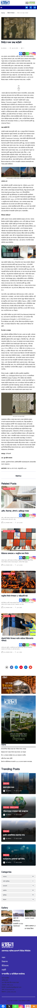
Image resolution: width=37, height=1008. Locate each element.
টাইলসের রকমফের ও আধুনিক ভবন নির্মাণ (15, 553)
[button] (1, 7)
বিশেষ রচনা (6, 783)
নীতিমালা (5, 966)
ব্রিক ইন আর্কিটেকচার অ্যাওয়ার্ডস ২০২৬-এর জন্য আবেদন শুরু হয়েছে (16, 761)
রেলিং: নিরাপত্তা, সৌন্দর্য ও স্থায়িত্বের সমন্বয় (15, 511)
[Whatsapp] (27, 53)
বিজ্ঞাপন (5, 961)
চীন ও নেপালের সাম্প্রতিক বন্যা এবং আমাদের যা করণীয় (13, 755)
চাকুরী (4, 970)
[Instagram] (34, 53)
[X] (23, 53)
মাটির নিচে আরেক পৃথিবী (6, 758)
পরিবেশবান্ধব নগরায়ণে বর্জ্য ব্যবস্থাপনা (15, 811)
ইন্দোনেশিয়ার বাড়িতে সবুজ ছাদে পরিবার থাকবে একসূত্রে (13, 749)
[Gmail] (30, 53)
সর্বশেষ (13, 488)
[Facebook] (20, 53)
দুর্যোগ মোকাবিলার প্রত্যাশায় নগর (14, 835)
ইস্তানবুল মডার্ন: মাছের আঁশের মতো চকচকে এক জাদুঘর (13, 752)
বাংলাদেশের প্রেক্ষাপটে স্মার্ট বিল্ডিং (14, 859)
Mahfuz (5, 48)
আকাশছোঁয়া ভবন (8, 787)
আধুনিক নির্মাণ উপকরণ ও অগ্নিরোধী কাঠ (14, 596)
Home (3, 13)
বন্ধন (3, 957)
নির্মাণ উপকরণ (10, 13)
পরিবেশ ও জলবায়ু (14, 807)
